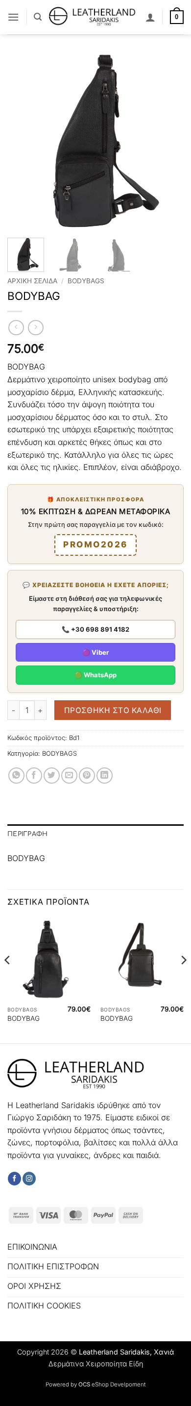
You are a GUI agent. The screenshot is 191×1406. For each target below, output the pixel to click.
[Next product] (16, 327)
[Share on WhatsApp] (16, 775)
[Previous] (23, 142)
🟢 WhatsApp (95, 675)
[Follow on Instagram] (29, 1178)
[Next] (168, 142)
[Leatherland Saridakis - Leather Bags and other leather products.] (93, 17)
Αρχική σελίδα (32, 281)
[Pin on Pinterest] (87, 775)
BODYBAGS (86, 281)
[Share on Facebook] (34, 775)
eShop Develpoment (118, 1384)
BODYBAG (23, 1018)
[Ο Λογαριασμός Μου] (150, 17)
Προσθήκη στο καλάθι (113, 710)
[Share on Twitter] (52, 775)
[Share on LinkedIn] (104, 775)
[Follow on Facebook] (14, 1178)
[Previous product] (35, 327)
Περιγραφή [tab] (27, 834)
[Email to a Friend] (69, 775)
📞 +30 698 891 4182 (95, 629)
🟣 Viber (95, 652)
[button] (13, 17)
